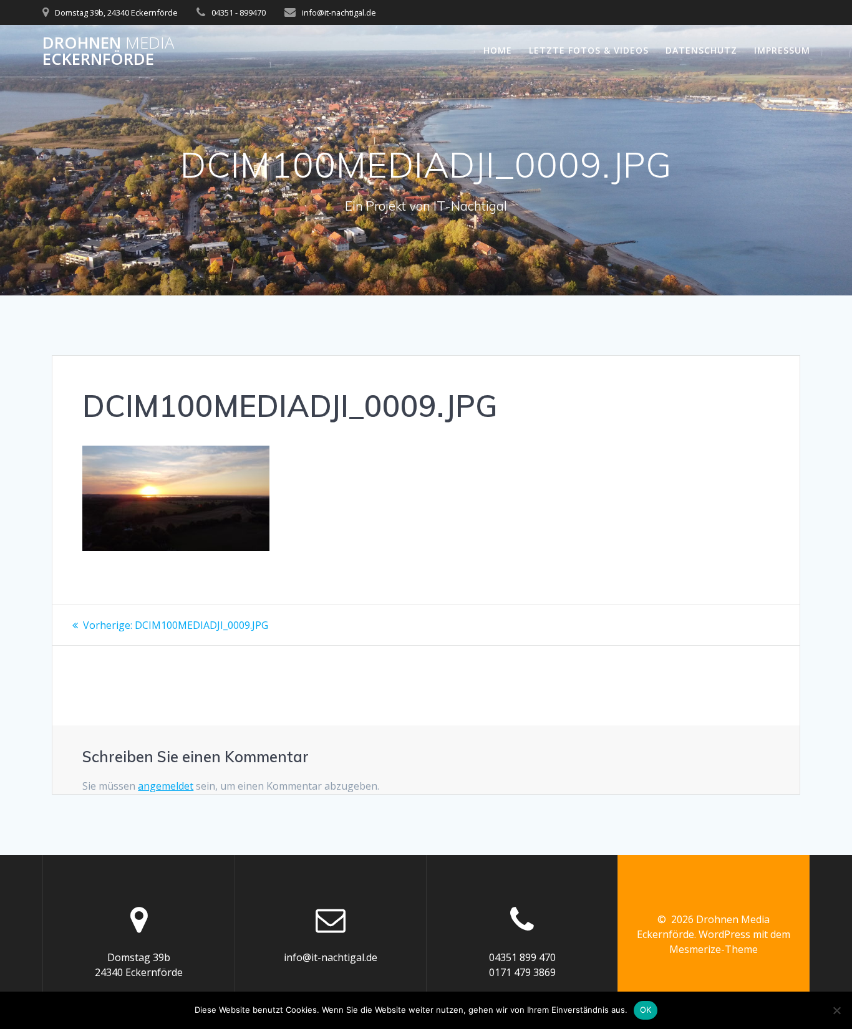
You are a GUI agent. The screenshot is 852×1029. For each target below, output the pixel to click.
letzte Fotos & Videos (589, 50)
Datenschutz (701, 50)
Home (497, 50)
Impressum (782, 50)
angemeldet (165, 786)
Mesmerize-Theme (713, 949)
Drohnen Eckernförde (108, 51)
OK (646, 1010)
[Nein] (836, 1010)
